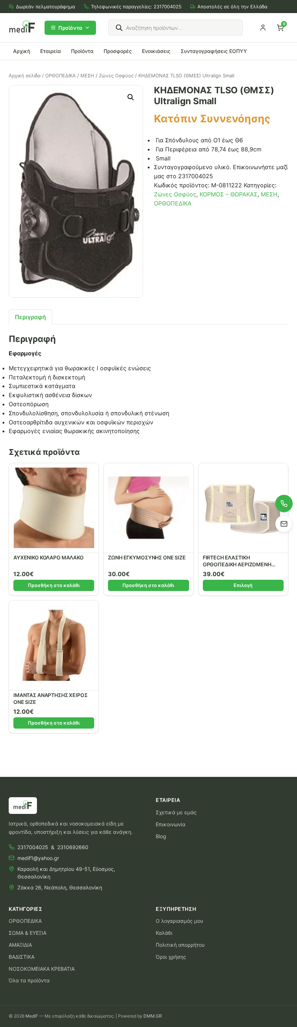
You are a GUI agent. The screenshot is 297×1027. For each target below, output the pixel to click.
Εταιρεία (50, 51)
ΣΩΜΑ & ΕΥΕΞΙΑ (27, 933)
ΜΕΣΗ (87, 75)
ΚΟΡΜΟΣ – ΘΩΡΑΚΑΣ (229, 194)
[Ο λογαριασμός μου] (263, 28)
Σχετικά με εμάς (176, 812)
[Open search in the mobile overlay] (175, 27)
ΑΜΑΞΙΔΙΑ (20, 945)
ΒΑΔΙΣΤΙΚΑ (21, 957)
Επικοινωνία (170, 824)
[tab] (30, 317)
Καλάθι (164, 933)
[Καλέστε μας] (284, 503)
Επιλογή (243, 585)
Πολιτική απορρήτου (180, 945)
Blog (161, 836)
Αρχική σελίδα (25, 75)
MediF (31, 1016)
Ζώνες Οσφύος (116, 75)
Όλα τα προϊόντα (29, 980)
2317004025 (167, 6)
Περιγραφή (30, 317)
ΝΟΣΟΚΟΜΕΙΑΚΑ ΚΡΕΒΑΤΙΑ (42, 969)
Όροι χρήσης (171, 957)
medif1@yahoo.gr (38, 858)
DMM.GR (152, 1016)
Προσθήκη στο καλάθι (54, 585)
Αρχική (21, 51)
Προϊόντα (70, 28)
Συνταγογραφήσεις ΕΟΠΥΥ (214, 51)
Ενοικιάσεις (156, 51)
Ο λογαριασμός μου (179, 921)
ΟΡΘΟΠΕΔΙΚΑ (60, 75)
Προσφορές (118, 51)
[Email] (284, 524)
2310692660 (72, 847)
